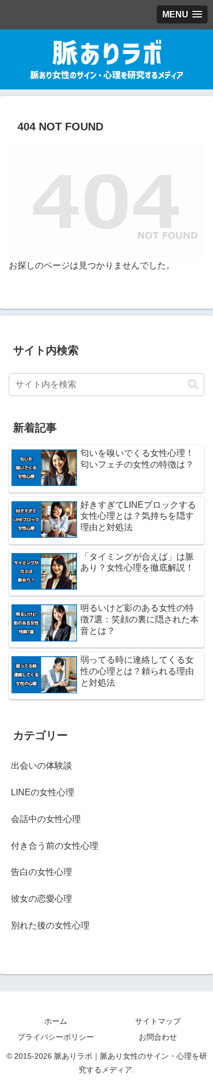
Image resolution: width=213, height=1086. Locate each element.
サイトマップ (158, 1021)
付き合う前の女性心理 (54, 845)
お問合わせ (158, 1037)
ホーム (55, 1021)
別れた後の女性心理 (50, 925)
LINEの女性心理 (42, 792)
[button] (193, 384)
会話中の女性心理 (46, 819)
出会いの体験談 (41, 765)
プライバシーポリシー (55, 1037)
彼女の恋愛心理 (41, 898)
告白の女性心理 (41, 872)
